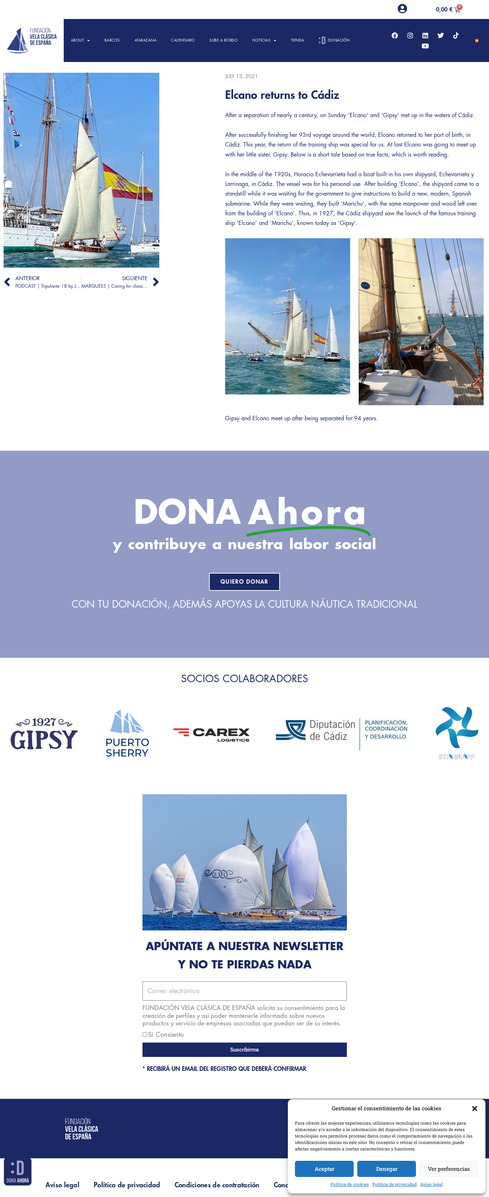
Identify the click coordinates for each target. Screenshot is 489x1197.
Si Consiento (166, 1034)
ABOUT (77, 40)
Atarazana (146, 40)
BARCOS (112, 40)
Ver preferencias (449, 1168)
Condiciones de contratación (217, 1185)
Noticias (261, 40)
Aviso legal (431, 1184)
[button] (474, 1108)
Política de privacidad (394, 1184)
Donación (339, 40)
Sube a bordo (223, 40)
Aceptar (324, 1168)
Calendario (183, 40)
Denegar (386, 1168)
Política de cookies (349, 1184)
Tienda (297, 40)
